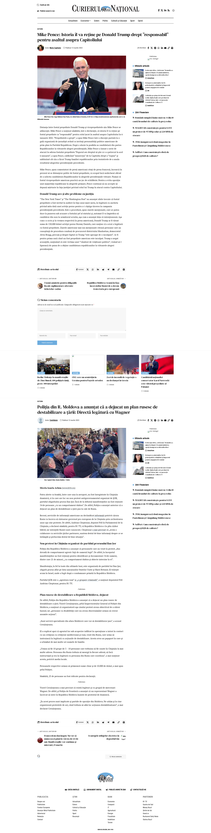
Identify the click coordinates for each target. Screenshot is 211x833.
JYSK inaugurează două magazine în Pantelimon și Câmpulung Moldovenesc (152, 143)
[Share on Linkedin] (161, 48)
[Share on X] (151, 48)
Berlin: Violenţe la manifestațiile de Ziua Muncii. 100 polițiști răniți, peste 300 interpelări (53, 380)
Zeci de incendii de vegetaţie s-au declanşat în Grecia (122, 379)
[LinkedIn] (165, 10)
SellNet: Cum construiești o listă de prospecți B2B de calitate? (151, 153)
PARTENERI (148, 796)
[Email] (165, 48)
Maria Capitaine (55, 48)
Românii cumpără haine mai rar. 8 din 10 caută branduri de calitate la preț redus (153, 119)
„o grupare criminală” (87, 580)
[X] (162, 10)
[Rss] (168, 10)
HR (148, 91)
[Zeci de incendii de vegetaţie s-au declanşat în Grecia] (123, 364)
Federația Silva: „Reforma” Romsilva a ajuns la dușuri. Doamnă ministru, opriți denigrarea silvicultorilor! (159, 72)
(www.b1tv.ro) (68, 488)
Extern (40, 29)
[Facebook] (158, 10)
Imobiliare (150, 105)
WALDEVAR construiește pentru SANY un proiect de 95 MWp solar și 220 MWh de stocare (153, 131)
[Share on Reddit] (103, 269)
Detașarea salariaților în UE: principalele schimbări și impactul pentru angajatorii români (157, 85)
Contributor (54, 420)
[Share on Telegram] (108, 269)
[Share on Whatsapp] (158, 48)
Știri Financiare (142, 112)
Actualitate (150, 78)
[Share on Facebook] (148, 48)
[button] (52, 5)
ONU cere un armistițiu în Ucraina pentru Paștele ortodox (87, 379)
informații (99, 515)
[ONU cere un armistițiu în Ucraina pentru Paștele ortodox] (88, 364)
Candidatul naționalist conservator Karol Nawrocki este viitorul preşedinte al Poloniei (155, 382)
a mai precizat (99, 529)
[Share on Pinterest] (155, 48)
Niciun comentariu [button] (117, 756)
